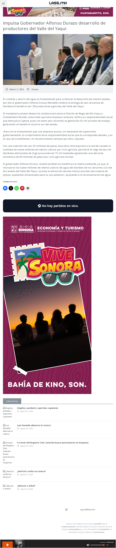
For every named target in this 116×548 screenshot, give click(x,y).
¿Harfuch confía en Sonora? (31, 471)
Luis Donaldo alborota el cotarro (34, 425)
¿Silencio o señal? (26, 485)
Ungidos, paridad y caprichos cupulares (37, 408)
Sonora (34, 89)
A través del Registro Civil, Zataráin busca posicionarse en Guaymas (53, 442)
